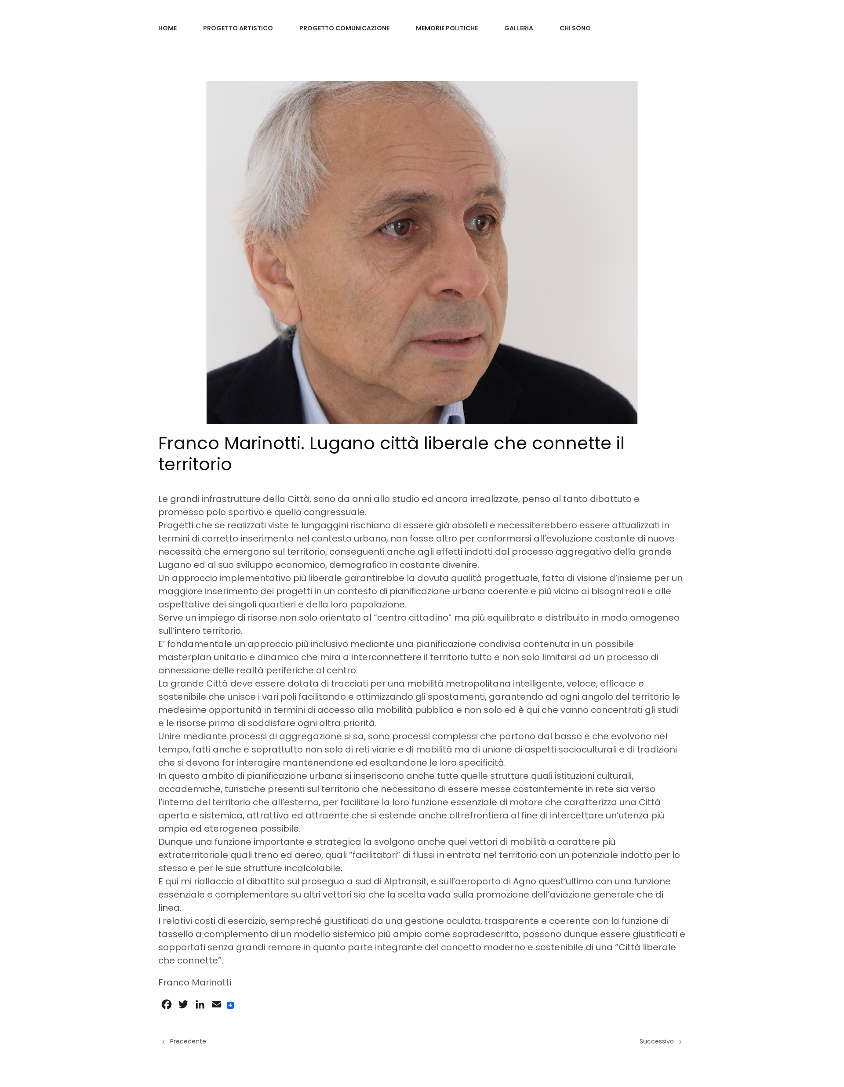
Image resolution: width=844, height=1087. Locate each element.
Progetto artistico (238, 28)
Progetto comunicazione (344, 28)
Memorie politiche (447, 28)
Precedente (187, 1041)
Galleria (518, 28)
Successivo (658, 1041)
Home (167, 28)
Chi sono (575, 28)
